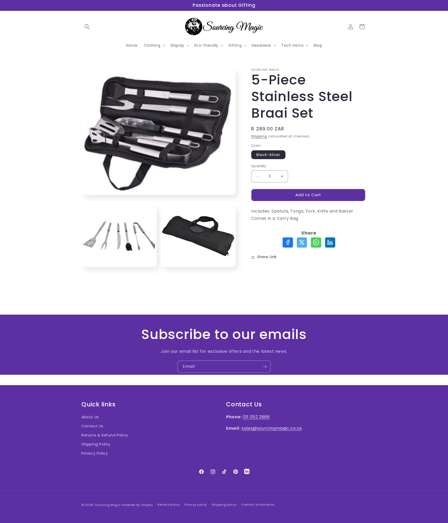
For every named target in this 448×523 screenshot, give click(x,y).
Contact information (257, 505)
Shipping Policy (95, 444)
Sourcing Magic (108, 505)
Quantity (258, 166)
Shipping (259, 136)
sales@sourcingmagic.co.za (272, 428)
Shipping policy (224, 505)
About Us (90, 417)
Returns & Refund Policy (104, 435)
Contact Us (92, 426)
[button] (87, 26)
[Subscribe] (264, 367)
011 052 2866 (256, 417)
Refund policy (169, 505)
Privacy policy (196, 505)
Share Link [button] (267, 256)
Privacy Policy (94, 453)
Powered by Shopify (137, 505)
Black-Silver (268, 154)
